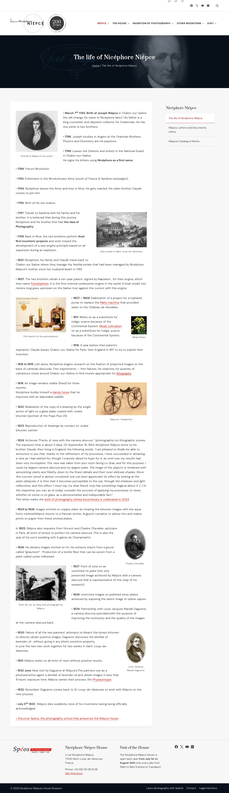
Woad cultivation (110, 326)
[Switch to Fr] (176, 5)
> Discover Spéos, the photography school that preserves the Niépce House (67, 718)
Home (95, 65)
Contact (191, 788)
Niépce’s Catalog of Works (184, 141)
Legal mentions (208, 788)
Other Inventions (189, 23)
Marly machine (109, 302)
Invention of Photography (152, 23)
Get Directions (74, 773)
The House (119, 23)
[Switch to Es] (182, 5)
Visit (210, 23)
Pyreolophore (40, 283)
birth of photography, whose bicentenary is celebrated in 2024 (87, 499)
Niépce (101, 23)
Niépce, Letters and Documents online (187, 129)
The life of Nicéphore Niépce (185, 118)
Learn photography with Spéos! (165, 788)
